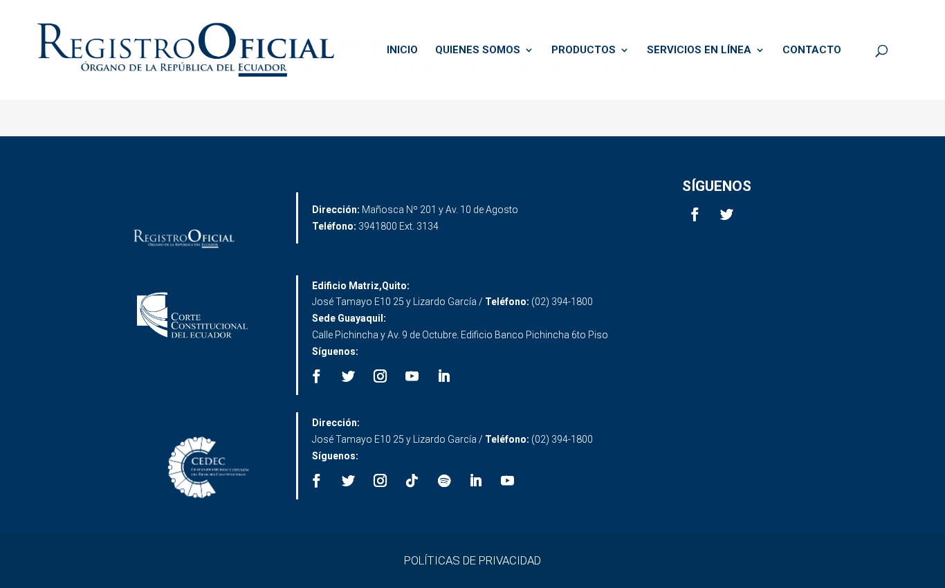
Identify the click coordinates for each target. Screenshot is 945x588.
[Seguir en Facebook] (695, 214)
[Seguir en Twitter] (727, 214)
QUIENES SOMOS (477, 50)
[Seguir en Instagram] (380, 376)
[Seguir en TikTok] (412, 481)
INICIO (402, 50)
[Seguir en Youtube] (412, 376)
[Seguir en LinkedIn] (444, 376)
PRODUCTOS (583, 50)
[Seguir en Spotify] (444, 481)
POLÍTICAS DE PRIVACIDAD (472, 560)
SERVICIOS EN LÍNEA (699, 50)
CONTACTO (811, 50)
